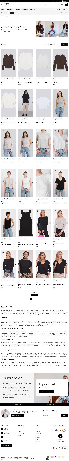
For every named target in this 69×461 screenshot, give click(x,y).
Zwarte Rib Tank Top (6, 244)
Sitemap (37, 435)
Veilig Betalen (38, 433)
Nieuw (2, 9)
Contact (37, 429)
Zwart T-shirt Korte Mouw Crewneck (24, 285)
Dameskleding (9, 9)
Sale (12, 13)
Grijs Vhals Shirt (5, 203)
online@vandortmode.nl (8, 440)
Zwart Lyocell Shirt (22, 122)
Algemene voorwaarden (6, 458)
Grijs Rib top (56, 122)
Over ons (37, 427)
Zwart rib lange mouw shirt (7, 285)
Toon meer (34, 295)
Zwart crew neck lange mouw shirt (43, 243)
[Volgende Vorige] (37, 299)
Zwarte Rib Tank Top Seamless (25, 244)
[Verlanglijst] (62, 5)
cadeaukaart (38, 442)
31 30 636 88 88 (7, 437)
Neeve (11, 16)
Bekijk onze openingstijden (17, 415)
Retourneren (38, 431)
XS (19, 78)
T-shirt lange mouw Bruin (7, 82)
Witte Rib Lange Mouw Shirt (42, 203)
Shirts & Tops (16, 16)
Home (2, 16)
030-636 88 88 (6, 433)
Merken (18, 9)
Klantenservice (4, 13)
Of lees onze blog (56, 450)
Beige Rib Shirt (21, 163)
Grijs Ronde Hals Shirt (41, 163)
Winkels (32, 9)
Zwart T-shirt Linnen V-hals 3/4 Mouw (43, 285)
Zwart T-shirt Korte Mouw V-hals (60, 285)
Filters (63, 44)
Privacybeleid (14, 458)
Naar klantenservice (6, 445)
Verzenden (38, 437)
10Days (38, 9)
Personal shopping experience (47, 391)
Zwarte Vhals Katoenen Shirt (60, 203)
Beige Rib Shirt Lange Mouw (7, 163)
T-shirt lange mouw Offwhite (25, 82)
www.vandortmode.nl (17, 328)
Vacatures (37, 439)
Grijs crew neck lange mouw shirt (59, 243)
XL (12, 78)
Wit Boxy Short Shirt (40, 122)
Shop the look (24, 9)
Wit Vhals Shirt (56, 163)
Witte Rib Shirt (21, 203)
